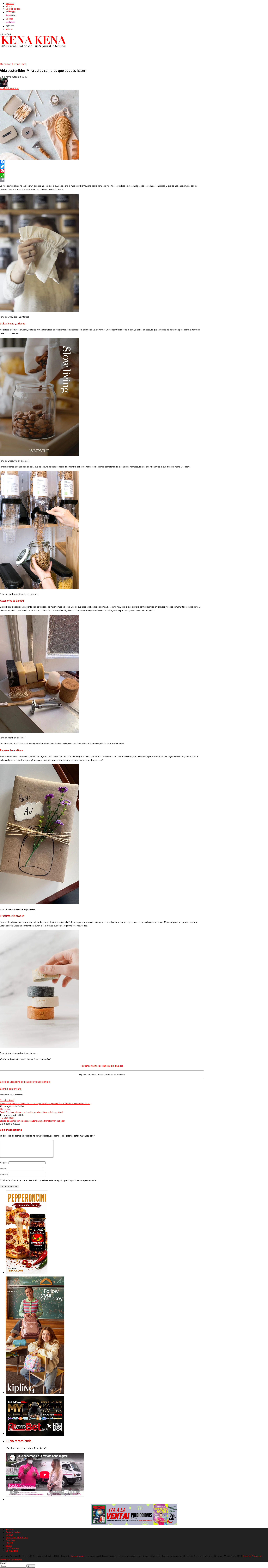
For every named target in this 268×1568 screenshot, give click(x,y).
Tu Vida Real (7, 1100)
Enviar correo (77, 1556)
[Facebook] (102, 162)
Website (4, 1174)
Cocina (9, 1535)
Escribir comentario (10, 1089)
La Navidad (12, 1551)
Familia (9, 1543)
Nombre (4, 1163)
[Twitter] (102, 166)
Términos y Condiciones (11, 1560)
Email (3, 1169)
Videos (9, 29)
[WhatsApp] (102, 175)
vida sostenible (42, 1082)
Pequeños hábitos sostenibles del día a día (102, 1065)
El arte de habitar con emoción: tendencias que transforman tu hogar (32, 1120)
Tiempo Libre (19, 64)
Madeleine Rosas (9, 88)
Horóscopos (12, 1548)
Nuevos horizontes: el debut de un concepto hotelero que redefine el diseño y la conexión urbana (45, 1103)
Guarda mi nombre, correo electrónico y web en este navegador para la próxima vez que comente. (49, 1180)
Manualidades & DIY (17, 1537)
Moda (9, 6)
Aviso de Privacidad (252, 1556)
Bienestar (5, 64)
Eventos (10, 1540)
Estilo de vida (7, 1082)
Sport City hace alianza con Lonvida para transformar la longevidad (31, 1112)
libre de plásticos (24, 1082)
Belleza (10, 3)
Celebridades (13, 9)
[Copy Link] (102, 180)
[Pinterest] (102, 171)
